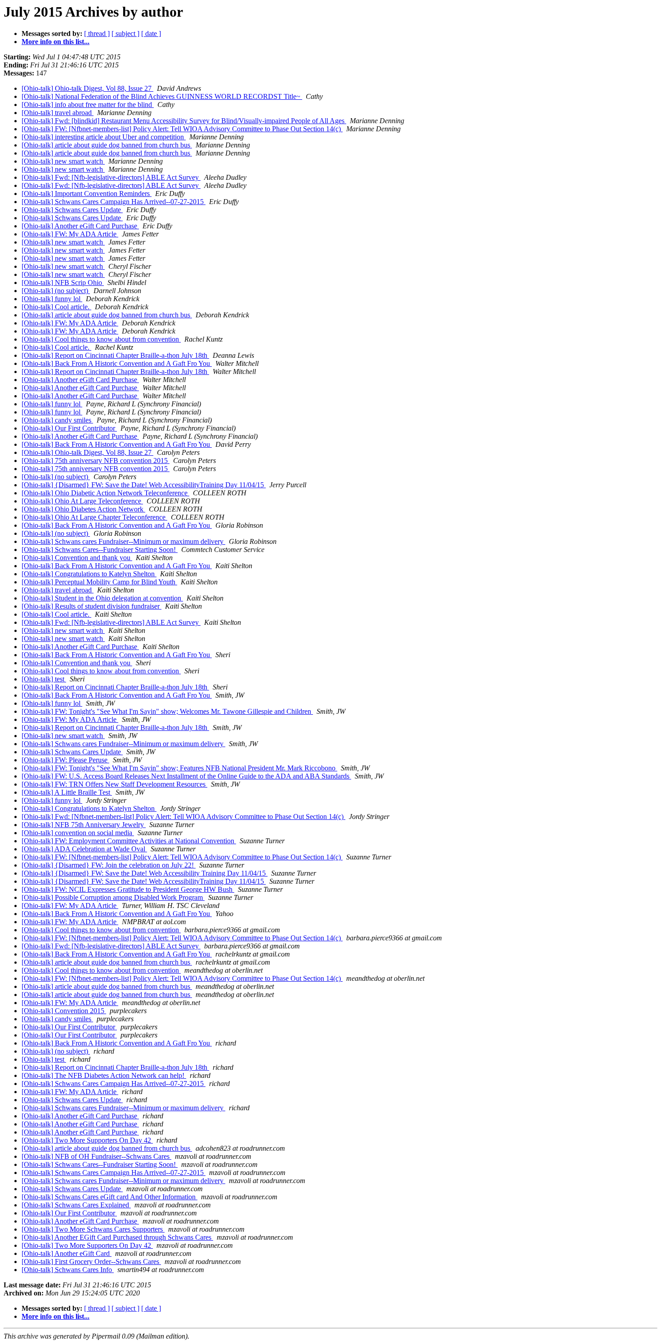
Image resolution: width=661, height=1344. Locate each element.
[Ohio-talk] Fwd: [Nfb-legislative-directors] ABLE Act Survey (111, 177)
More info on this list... (55, 41)
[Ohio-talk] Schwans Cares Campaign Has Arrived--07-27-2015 (113, 201)
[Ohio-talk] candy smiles (57, 420)
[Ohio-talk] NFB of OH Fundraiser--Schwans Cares (96, 1156)
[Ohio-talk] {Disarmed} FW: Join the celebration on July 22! (109, 865)
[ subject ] (125, 33)
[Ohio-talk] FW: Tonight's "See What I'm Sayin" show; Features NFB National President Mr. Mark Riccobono (179, 768)
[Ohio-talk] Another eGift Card (67, 1253)
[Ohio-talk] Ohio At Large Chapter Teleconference (94, 517)
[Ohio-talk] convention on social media (78, 833)
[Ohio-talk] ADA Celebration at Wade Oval (84, 849)
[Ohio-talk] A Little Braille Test (67, 792)
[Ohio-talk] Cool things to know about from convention (101, 339)
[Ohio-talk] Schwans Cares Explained (76, 1205)
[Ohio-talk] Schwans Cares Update (72, 210)
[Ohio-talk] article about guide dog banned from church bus (107, 145)
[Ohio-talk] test (44, 679)
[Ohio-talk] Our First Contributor (69, 428)
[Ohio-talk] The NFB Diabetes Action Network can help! (104, 1075)
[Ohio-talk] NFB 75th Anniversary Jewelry (84, 824)
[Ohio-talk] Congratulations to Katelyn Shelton (89, 574)
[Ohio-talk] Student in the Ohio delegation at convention (102, 598)
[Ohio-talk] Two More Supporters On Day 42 (87, 1140)
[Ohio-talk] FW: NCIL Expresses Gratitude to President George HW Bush (128, 889)
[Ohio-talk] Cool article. (56, 307)
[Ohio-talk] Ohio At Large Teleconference (82, 501)
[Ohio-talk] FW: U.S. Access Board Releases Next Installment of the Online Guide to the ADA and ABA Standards (186, 776)
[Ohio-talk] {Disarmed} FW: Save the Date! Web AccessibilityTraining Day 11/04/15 (144, 485)
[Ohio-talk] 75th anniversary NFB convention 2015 (96, 460)
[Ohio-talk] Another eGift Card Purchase (80, 226)
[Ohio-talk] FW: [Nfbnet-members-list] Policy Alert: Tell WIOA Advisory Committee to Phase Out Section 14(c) (182, 129)
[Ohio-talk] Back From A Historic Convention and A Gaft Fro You (117, 363)
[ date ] (151, 33)
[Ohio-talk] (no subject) (56, 290)
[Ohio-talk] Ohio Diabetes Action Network (83, 509)
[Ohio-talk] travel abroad (58, 112)
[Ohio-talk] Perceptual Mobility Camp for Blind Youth (99, 582)
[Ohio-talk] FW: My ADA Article (70, 234)
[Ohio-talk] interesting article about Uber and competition (104, 137)
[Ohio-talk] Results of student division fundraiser (91, 606)
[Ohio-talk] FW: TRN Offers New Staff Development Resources (114, 784)
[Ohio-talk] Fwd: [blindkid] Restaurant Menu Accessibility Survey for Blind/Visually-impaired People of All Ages (184, 121)
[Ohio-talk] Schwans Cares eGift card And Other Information (109, 1197)
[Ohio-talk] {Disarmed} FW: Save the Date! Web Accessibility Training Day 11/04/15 (145, 873)
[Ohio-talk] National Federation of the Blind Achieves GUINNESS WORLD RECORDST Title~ (162, 96)
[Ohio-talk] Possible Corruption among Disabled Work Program (113, 897)
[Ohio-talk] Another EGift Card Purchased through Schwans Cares (117, 1237)
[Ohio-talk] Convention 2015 (64, 1011)
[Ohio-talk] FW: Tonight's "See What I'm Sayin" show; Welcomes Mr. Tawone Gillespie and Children (167, 711)
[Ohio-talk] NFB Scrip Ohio (63, 282)
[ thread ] (97, 33)
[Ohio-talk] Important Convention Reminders (87, 193)
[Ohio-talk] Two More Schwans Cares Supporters (93, 1229)
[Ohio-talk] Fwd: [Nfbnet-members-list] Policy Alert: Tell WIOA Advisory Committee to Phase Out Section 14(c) (183, 816)
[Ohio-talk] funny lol (52, 299)
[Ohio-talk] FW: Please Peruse (65, 760)
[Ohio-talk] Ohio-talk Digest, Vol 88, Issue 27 (87, 88)
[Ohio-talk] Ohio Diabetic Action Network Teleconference (105, 493)
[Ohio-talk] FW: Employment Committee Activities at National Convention (129, 841)
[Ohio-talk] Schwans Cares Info (68, 1269)
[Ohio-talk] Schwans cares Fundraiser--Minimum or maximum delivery (123, 541)
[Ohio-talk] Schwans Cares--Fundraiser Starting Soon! (100, 549)
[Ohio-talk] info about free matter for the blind (88, 104)
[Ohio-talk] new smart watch (63, 161)
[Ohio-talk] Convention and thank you (77, 557)
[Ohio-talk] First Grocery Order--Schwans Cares (91, 1261)
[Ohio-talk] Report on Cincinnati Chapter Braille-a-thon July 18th (115, 355)
